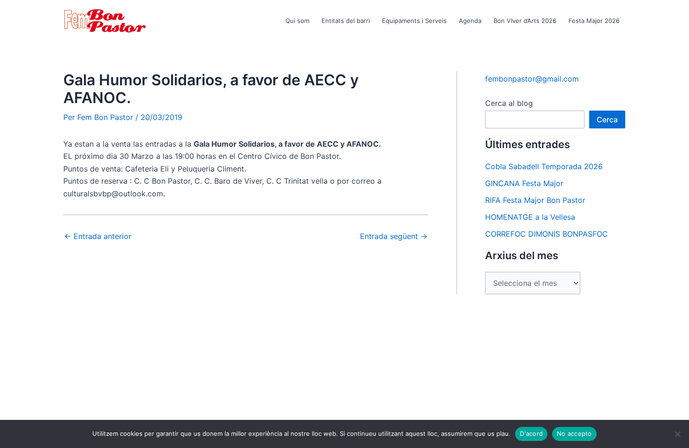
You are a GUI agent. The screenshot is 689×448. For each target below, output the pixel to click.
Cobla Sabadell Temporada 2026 (544, 166)
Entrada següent (393, 236)
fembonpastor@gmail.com (532, 78)
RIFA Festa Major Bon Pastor (535, 200)
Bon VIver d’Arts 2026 (525, 20)
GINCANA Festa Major (524, 183)
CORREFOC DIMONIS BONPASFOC (546, 234)
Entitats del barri (346, 20)
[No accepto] (677, 434)
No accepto (574, 433)
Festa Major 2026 (594, 20)
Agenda (470, 20)
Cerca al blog (509, 103)
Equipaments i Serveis (414, 20)
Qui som (297, 20)
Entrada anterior (97, 236)
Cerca (607, 119)
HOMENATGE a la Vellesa (530, 217)
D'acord (531, 433)
